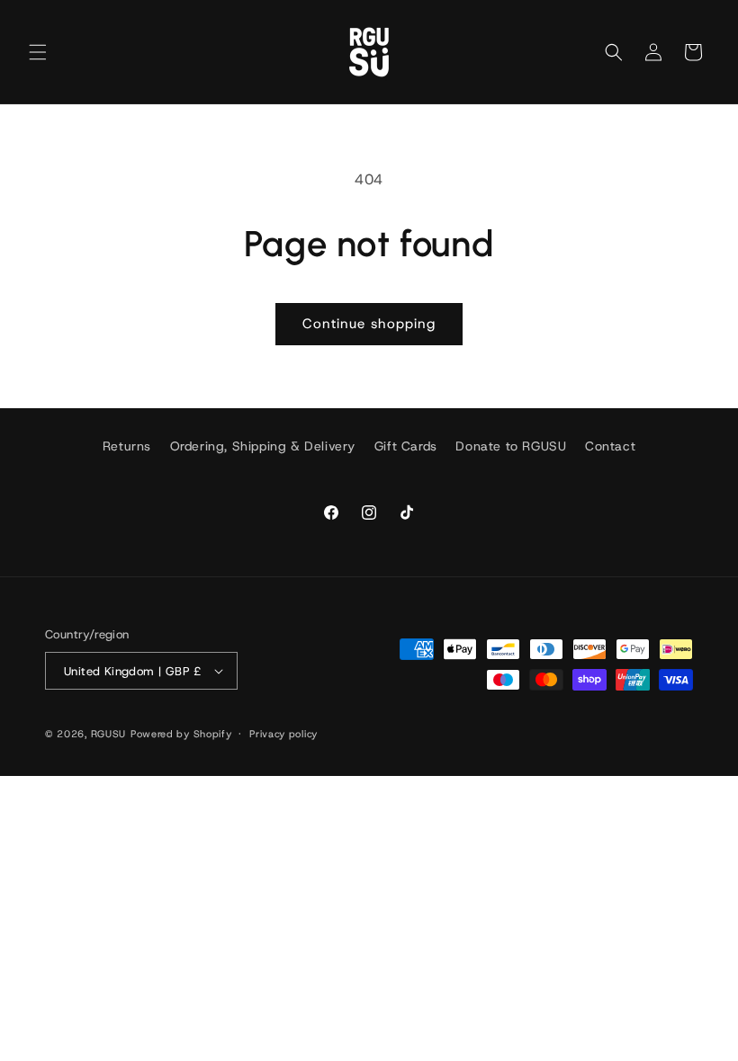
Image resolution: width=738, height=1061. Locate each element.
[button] (38, 52)
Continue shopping (369, 324)
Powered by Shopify (181, 733)
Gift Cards (405, 446)
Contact (610, 446)
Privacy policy (283, 733)
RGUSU (109, 733)
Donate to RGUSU (510, 446)
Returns (127, 446)
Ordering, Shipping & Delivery (263, 446)
